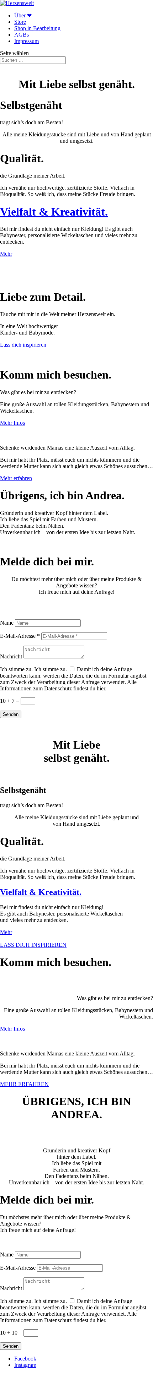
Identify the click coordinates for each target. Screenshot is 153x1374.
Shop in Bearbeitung (37, 28)
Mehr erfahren (16, 478)
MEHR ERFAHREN (24, 1084)
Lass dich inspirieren (23, 345)
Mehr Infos (12, 423)
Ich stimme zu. (16, 669)
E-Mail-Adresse (18, 1268)
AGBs (21, 35)
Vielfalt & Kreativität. (54, 211)
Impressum (26, 41)
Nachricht (11, 656)
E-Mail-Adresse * (20, 636)
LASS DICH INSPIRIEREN (33, 945)
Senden (11, 714)
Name (7, 623)
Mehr (6, 254)
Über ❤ (23, 15)
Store (20, 22)
